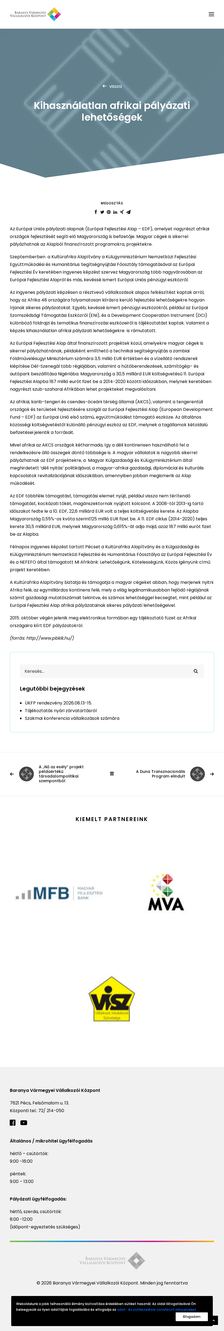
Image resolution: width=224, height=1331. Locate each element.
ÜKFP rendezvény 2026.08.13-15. (58, 703)
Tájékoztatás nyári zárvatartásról (61, 710)
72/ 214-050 (51, 1110)
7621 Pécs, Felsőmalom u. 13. (39, 1103)
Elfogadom (192, 1316)
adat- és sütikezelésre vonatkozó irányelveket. (157, 1309)
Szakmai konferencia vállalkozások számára (72, 718)
